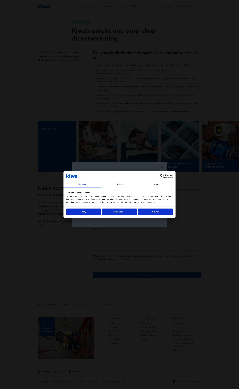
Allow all (155, 212)
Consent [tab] (82, 184)
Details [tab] (120, 184)
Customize (118, 212)
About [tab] (157, 184)
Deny (84, 212)
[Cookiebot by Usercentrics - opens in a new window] (162, 176)
